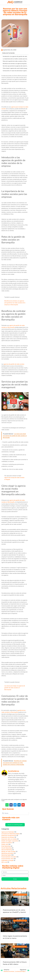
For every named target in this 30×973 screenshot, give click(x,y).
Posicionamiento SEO (7, 858)
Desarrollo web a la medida (9, 839)
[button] (7, 804)
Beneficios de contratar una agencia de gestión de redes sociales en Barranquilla (15, 63)
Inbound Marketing (6, 849)
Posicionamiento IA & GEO (8, 857)
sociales (22, 364)
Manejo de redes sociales (8, 851)
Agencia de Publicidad (7, 832)
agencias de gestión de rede (11, 364)
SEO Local (4, 862)
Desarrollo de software (7, 837)
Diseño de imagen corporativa (9, 841)
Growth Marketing (6, 848)
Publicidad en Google (7, 860)
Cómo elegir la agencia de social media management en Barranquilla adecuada (15, 68)
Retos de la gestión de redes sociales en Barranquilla (15, 61)
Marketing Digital (6, 855)
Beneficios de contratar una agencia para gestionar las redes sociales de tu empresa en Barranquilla (14, 303)
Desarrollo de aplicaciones (8, 835)
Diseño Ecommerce (6, 842)
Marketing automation (7, 853)
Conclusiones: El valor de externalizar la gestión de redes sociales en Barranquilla (15, 71)
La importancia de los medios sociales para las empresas (15, 59)
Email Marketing (5, 846)
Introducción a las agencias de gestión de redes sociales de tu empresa (15, 56)
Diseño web (4, 844)
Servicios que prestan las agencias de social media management (15, 66)
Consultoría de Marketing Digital (10, 833)
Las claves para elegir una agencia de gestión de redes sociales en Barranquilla (14, 687)
